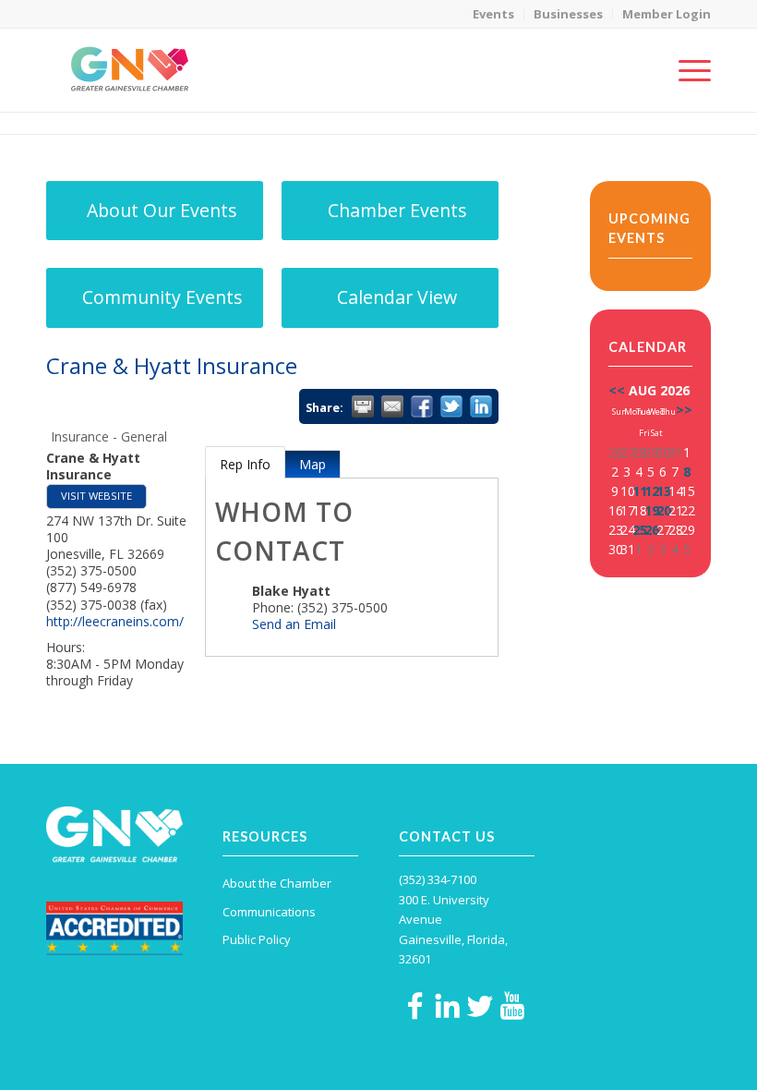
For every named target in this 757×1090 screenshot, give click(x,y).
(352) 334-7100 (437, 879)
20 (663, 510)
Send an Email (294, 624)
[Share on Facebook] (422, 406)
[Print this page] (363, 406)
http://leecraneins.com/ (115, 621)
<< (616, 390)
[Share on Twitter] (451, 406)
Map (312, 464)
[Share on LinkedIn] (481, 406)
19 (651, 510)
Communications (269, 911)
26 (651, 530)
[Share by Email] (392, 406)
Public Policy (256, 939)
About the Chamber (276, 883)
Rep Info (245, 464)
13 (663, 491)
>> (684, 409)
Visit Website (96, 496)
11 (639, 491)
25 (639, 530)
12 (651, 491)
